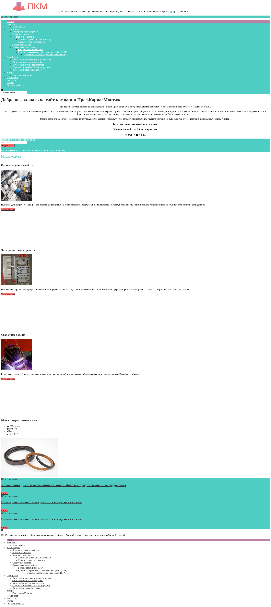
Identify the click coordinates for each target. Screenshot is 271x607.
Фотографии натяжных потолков (28, 65)
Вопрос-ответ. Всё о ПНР (30, 49)
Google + (14, 434)
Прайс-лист (12, 77)
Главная (10, 21)
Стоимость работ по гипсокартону (34, 39)
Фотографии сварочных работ (26, 70)
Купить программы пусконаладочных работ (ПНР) (42, 52)
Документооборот (15, 85)
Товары (10, 72)
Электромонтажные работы (25, 32)
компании (205, 106)
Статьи (10, 82)
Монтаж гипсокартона (23, 37)
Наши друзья (18, 26)
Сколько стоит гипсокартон (31, 42)
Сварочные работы (21, 44)
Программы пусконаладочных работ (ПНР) (44, 54)
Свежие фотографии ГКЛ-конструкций (31, 67)
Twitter (12, 431)
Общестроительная (10, 479)
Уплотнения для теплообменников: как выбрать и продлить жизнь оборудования (63, 485)
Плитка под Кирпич (22, 75)
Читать (4, 493)
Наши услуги (13, 29)
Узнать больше (8, 209)
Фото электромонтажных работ (27, 62)
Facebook (12, 428)
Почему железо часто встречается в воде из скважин (41, 502)
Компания (12, 24)
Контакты (11, 80)
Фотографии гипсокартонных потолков (31, 59)
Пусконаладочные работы (24, 47)
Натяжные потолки (21, 34)
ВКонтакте (15, 426)
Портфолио (12, 57)
